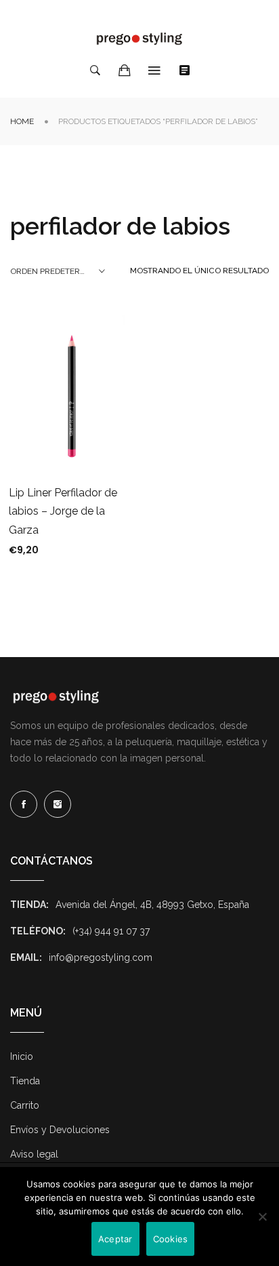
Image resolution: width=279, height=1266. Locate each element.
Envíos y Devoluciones (60, 1129)
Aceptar (115, 1238)
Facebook (23, 804)
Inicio (21, 1056)
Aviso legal (34, 1154)
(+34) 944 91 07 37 (111, 931)
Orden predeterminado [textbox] (57, 271)
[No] (262, 1216)
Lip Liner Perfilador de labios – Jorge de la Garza (63, 511)
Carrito (24, 1105)
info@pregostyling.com (100, 957)
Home (22, 121)
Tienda (25, 1080)
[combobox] (57, 271)
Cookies (170, 1238)
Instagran (57, 804)
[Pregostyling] (139, 39)
